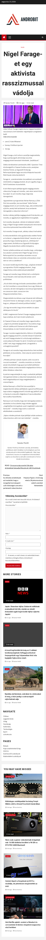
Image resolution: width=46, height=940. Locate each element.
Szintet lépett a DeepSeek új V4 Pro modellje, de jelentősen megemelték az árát (21, 883)
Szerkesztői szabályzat (11, 754)
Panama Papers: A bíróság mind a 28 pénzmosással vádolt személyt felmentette (33, 480)
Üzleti (8, 856)
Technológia (7, 729)
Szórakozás (10, 776)
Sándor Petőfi (10, 103)
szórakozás (7, 734)
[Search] (42, 37)
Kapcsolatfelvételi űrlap (12, 748)
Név (7, 533)
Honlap (8, 548)
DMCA (6, 751)
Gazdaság (7, 724)
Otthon (6, 716)
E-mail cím (9, 541)
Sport (5, 732)
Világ (22, 47)
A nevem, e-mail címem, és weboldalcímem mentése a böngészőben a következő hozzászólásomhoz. (22, 557)
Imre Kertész (18, 807)
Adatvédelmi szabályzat (12, 756)
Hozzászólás (10, 505)
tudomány (7, 726)
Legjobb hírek (8, 719)
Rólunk (5, 746)
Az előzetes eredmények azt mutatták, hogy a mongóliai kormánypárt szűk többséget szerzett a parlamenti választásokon (12, 481)
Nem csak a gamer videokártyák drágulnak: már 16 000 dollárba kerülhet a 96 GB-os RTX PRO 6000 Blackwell (22, 842)
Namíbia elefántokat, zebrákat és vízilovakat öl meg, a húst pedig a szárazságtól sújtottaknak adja (23, 696)
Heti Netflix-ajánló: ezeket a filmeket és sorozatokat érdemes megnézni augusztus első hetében (23, 924)
